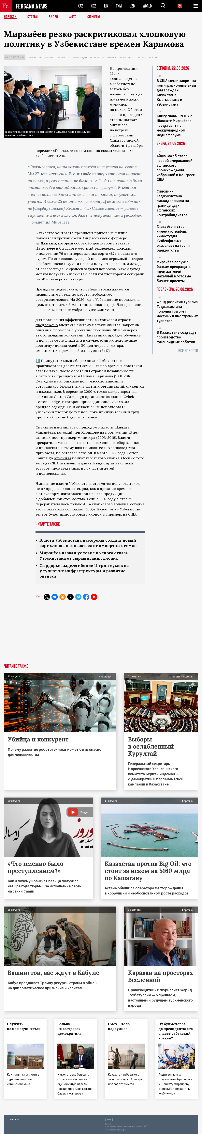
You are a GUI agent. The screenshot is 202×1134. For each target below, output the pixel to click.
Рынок (32, 57)
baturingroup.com (131, 1126)
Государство (46, 57)
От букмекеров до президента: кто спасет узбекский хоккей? (175, 1031)
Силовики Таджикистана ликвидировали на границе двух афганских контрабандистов (173, 203)
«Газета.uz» (63, 150)
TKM (119, 6)
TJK (106, 6)
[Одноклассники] (62, 597)
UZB (132, 6)
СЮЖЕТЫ (93, 17)
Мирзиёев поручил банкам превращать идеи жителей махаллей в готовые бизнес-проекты (174, 271)
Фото (73, 17)
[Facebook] (86, 597)
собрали (79, 309)
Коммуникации (77, 57)
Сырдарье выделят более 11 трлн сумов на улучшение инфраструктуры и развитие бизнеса (84, 571)
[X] (47, 597)
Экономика (109, 57)
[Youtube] (94, 597)
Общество (125, 57)
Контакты (14, 1118)
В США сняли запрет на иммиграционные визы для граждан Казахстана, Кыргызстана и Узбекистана (176, 92)
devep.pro (121, 1130)
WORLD (147, 6)
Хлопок (94, 57)
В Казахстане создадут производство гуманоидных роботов (176, 337)
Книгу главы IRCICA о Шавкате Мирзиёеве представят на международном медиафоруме (175, 125)
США (132, 514)
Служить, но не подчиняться (24, 1026)
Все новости (188, 351)
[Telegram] (78, 597)
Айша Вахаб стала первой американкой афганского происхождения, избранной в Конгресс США (176, 167)
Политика (140, 57)
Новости (10, 17)
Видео (53, 17)
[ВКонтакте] (54, 597)
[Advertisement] (101, 634)
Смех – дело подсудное (119, 1026)
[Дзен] (70, 597)
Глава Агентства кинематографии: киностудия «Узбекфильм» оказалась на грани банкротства (173, 238)
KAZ (80, 6)
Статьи (32, 17)
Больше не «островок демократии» (69, 1029)
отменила (62, 458)
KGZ (93, 6)
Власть (153, 57)
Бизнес (61, 57)
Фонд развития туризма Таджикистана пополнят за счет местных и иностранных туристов (177, 311)
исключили (70, 463)
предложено (47, 325)
